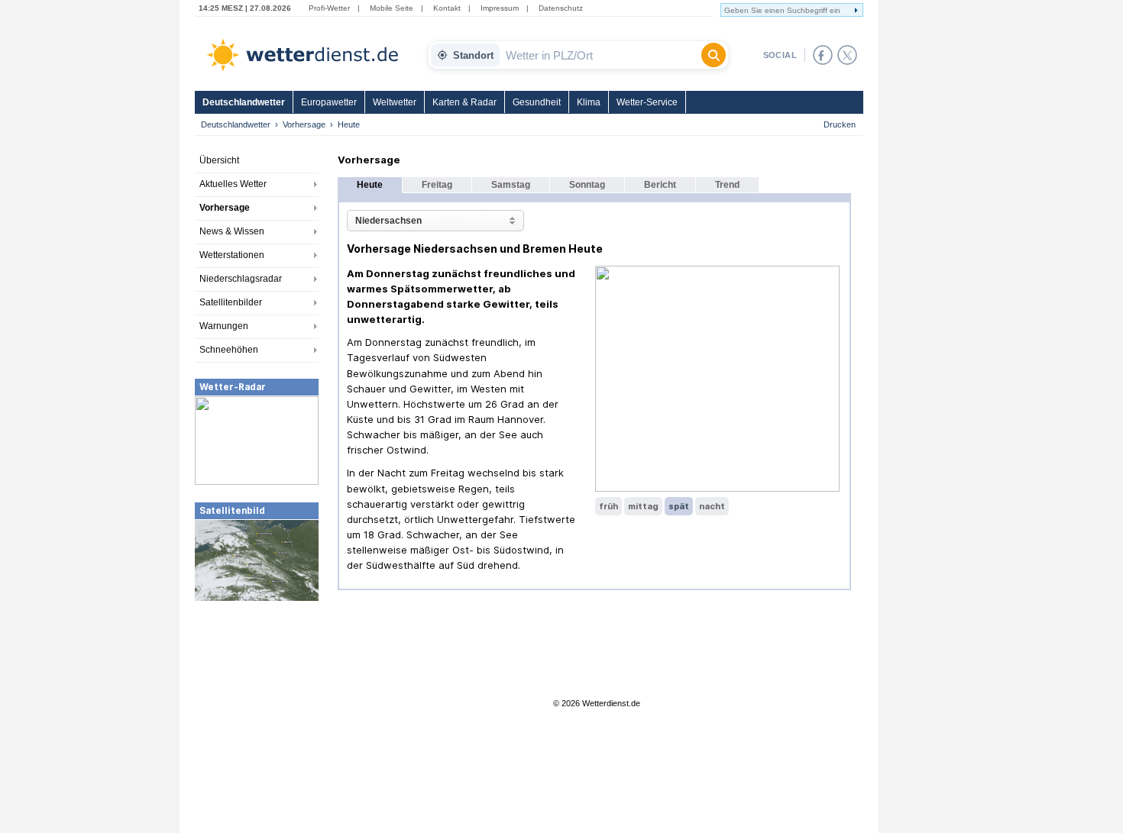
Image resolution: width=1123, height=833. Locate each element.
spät (678, 506)
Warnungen (223, 326)
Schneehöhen (228, 349)
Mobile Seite (391, 8)
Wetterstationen (231, 255)
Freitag (437, 184)
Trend (727, 184)
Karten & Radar (464, 102)
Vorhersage (304, 124)
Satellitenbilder (230, 302)
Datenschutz (561, 8)
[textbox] (600, 55)
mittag (643, 506)
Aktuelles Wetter (233, 184)
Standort (473, 55)
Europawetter (329, 102)
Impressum (500, 8)
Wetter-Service (647, 102)
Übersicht (219, 160)
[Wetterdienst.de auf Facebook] (823, 55)
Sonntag (587, 184)
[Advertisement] (257, 717)
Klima (588, 102)
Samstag (510, 184)
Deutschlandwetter (243, 102)
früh (608, 506)
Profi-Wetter (329, 8)
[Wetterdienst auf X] (847, 55)
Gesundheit (537, 102)
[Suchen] (713, 55)
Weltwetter (394, 102)
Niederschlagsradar (240, 278)
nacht (712, 506)
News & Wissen (231, 231)
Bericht (660, 184)
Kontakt (447, 8)
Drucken (840, 124)
